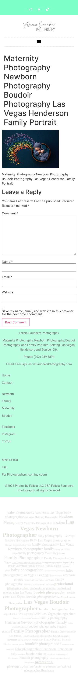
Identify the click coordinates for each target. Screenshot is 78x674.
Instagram (9, 434)
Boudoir (7, 416)
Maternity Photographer (38, 522)
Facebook (8, 427)
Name (7, 261)
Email (7, 276)
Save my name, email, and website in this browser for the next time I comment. (37, 313)
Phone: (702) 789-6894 (39, 357)
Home (6, 375)
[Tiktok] (47, 9)
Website (7, 292)
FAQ (4, 467)
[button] (39, 41)
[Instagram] (30, 9)
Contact (7, 382)
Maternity (8, 408)
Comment (10, 213)
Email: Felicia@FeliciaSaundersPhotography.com (39, 364)
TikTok (6, 441)
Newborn (8, 394)
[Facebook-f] (39, 9)
